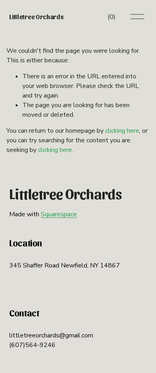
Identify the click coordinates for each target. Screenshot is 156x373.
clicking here (122, 130)
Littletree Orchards (36, 16)
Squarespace (59, 214)
